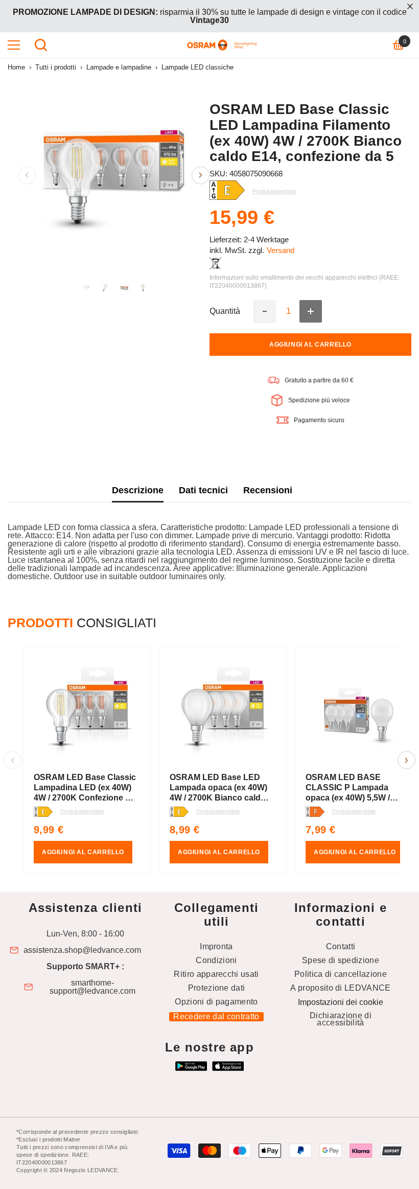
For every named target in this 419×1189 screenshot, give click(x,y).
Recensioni (267, 490)
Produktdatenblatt (82, 811)
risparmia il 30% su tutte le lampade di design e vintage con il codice (210, 16)
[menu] (14, 45)
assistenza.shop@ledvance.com (82, 950)
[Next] (201, 175)
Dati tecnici (203, 490)
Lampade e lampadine (118, 67)
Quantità (225, 311)
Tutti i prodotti (55, 67)
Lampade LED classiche (197, 67)
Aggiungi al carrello (310, 344)
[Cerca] (41, 45)
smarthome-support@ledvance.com (92, 987)
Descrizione (138, 490)
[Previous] (27, 175)
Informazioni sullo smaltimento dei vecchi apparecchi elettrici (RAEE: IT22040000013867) (305, 281)
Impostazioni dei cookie (340, 1002)
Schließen (410, 6)
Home (16, 67)
